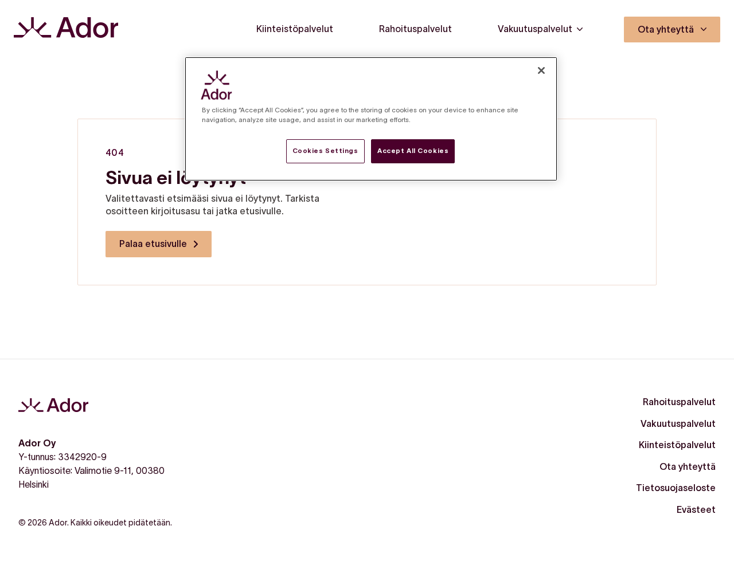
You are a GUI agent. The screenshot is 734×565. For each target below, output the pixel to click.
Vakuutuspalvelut (678, 423)
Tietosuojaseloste (676, 487)
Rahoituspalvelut (679, 402)
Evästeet (696, 509)
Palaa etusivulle (153, 243)
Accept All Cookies (412, 150)
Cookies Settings (325, 150)
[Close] (541, 70)
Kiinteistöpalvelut (677, 445)
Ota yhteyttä (687, 466)
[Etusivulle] (66, 29)
